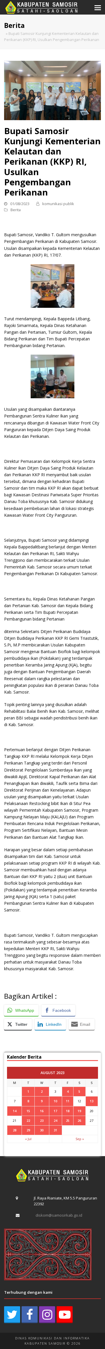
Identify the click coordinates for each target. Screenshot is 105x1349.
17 (55, 1111)
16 (41, 1111)
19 (79, 1111)
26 (79, 1120)
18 (67, 1111)
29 (28, 1130)
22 (28, 1120)
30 (41, 1130)
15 (28, 1111)
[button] (97, 7)
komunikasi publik (58, 203)
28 (14, 1130)
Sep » (80, 1139)
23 (41, 1120)
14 (14, 1111)
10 (55, 1101)
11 (67, 1101)
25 (67, 1120)
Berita (15, 209)
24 (55, 1120)
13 (91, 1101)
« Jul (28, 1139)
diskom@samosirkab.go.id (59, 1215)
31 (55, 1130)
